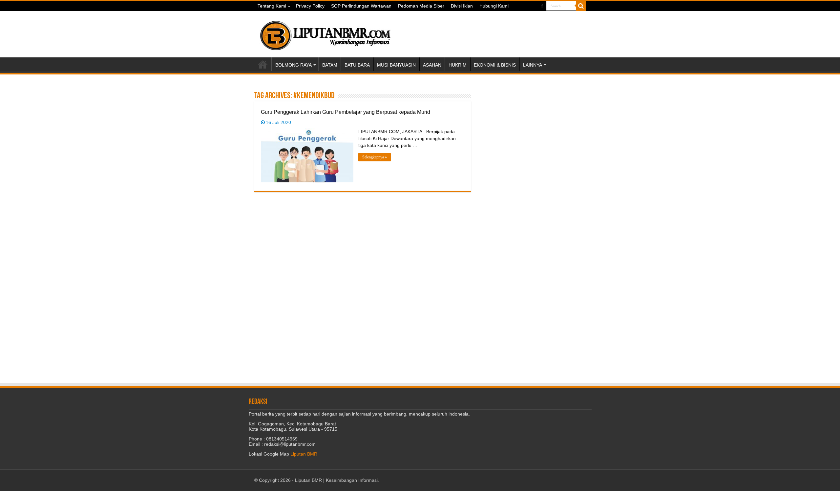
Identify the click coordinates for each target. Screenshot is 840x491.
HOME (262, 64)
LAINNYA (532, 65)
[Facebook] (542, 6)
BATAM (329, 65)
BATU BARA (357, 65)
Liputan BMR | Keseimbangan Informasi (336, 480)
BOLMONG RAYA (293, 65)
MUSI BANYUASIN (396, 65)
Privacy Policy (310, 6)
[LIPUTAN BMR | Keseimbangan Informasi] (324, 33)
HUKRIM (458, 65)
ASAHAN (432, 65)
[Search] (581, 6)
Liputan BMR (303, 454)
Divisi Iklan (462, 6)
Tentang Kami (272, 6)
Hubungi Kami (494, 6)
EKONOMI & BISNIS (495, 65)
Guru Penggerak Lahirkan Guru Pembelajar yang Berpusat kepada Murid (345, 112)
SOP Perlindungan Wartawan (361, 6)
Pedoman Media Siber (421, 6)
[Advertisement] (535, 132)
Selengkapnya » (374, 157)
